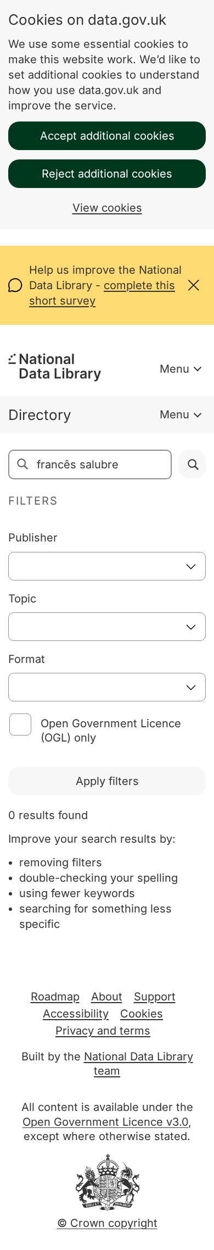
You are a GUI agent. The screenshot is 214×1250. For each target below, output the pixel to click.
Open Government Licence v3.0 (105, 1122)
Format (26, 659)
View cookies (107, 207)
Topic (22, 598)
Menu (174, 368)
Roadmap (55, 996)
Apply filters (107, 781)
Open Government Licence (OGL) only (111, 730)
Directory (39, 414)
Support (155, 996)
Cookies (141, 1013)
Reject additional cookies (107, 173)
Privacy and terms (102, 1030)
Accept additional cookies (107, 135)
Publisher (33, 537)
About (106, 996)
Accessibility (76, 1013)
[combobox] (107, 566)
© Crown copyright (107, 1223)
